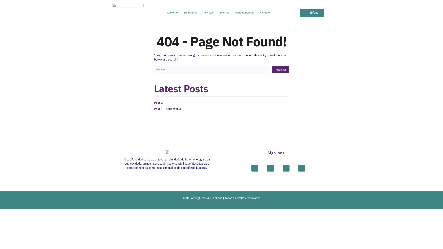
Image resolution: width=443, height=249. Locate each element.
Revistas (209, 13)
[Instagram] (270, 168)
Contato (265, 13)
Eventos (224, 13)
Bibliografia (190, 13)
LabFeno (172, 13)
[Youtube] (301, 168)
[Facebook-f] (254, 168)
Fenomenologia (244, 13)
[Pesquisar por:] (212, 69)
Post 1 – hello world (167, 109)
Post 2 (158, 102)
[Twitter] (286, 168)
